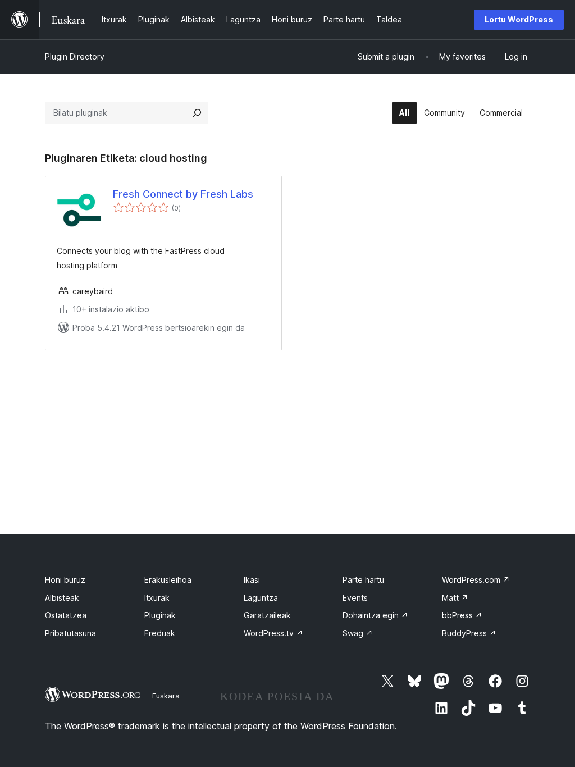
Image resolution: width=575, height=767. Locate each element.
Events (355, 597)
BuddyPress (469, 633)
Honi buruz (65, 580)
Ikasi (252, 580)
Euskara (166, 695)
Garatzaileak (267, 615)
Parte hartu (363, 580)
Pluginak (160, 615)
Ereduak (159, 633)
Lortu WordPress (519, 19)
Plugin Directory (74, 56)
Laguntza (261, 597)
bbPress (462, 615)
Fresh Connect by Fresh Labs (183, 194)
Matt (455, 597)
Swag (358, 633)
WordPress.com (476, 580)
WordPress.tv (273, 633)
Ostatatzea (65, 615)
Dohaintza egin (375, 615)
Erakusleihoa (167, 580)
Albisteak (62, 597)
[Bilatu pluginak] (197, 113)
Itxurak (157, 597)
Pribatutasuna (70, 633)
